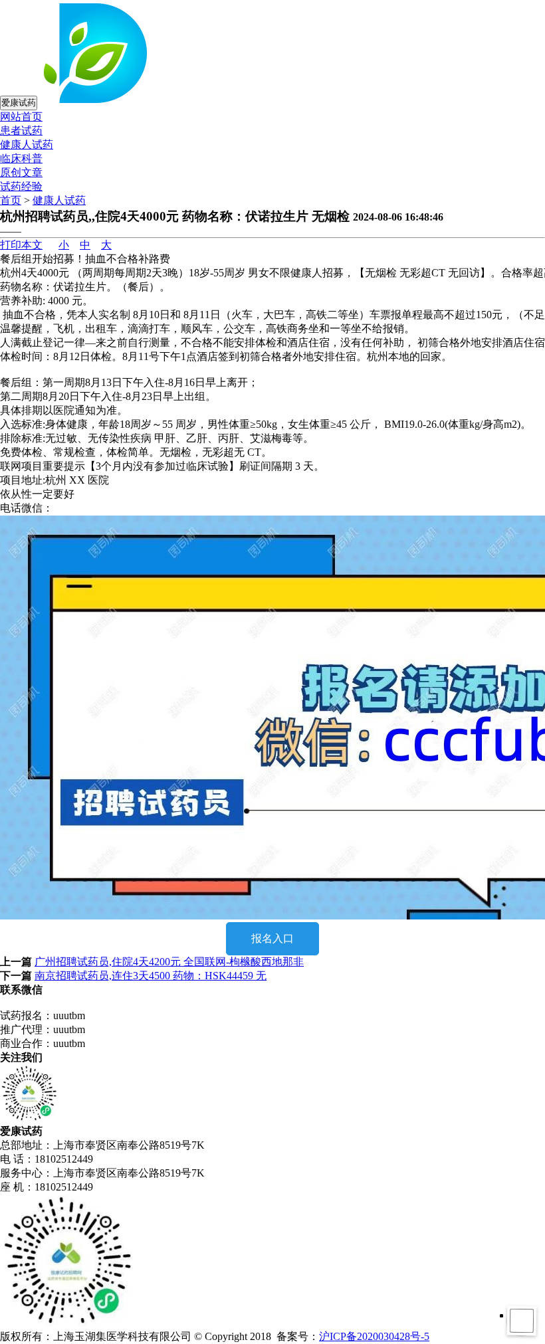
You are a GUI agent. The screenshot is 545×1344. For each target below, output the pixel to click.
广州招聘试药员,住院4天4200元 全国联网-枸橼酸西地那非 (169, 961)
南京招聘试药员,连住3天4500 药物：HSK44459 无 (151, 975)
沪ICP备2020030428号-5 (374, 1336)
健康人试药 (26, 144)
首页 (10, 200)
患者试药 (21, 130)
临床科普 (21, 158)
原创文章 (21, 172)
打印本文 (21, 244)
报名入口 (272, 938)
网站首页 (21, 116)
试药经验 (21, 186)
